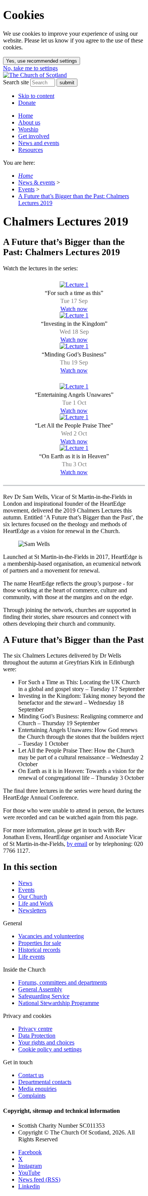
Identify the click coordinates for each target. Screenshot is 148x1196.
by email (77, 844)
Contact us (31, 1075)
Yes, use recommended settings (41, 61)
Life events (31, 956)
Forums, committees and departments (62, 982)
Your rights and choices (46, 1042)
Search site (16, 82)
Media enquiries (37, 1089)
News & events (36, 182)
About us (29, 122)
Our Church (32, 896)
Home (25, 115)
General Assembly (40, 989)
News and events (38, 143)
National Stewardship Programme (58, 1003)
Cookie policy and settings (50, 1049)
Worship (28, 129)
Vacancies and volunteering (51, 936)
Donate (27, 102)
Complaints (32, 1095)
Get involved (33, 136)
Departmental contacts (44, 1082)
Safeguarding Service (43, 996)
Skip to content (36, 96)
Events (26, 189)
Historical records (39, 950)
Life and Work (35, 903)
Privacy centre (35, 1029)
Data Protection (36, 1035)
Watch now (74, 309)
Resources (30, 150)
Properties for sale (39, 943)
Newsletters (32, 910)
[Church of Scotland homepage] (35, 75)
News (25, 883)
